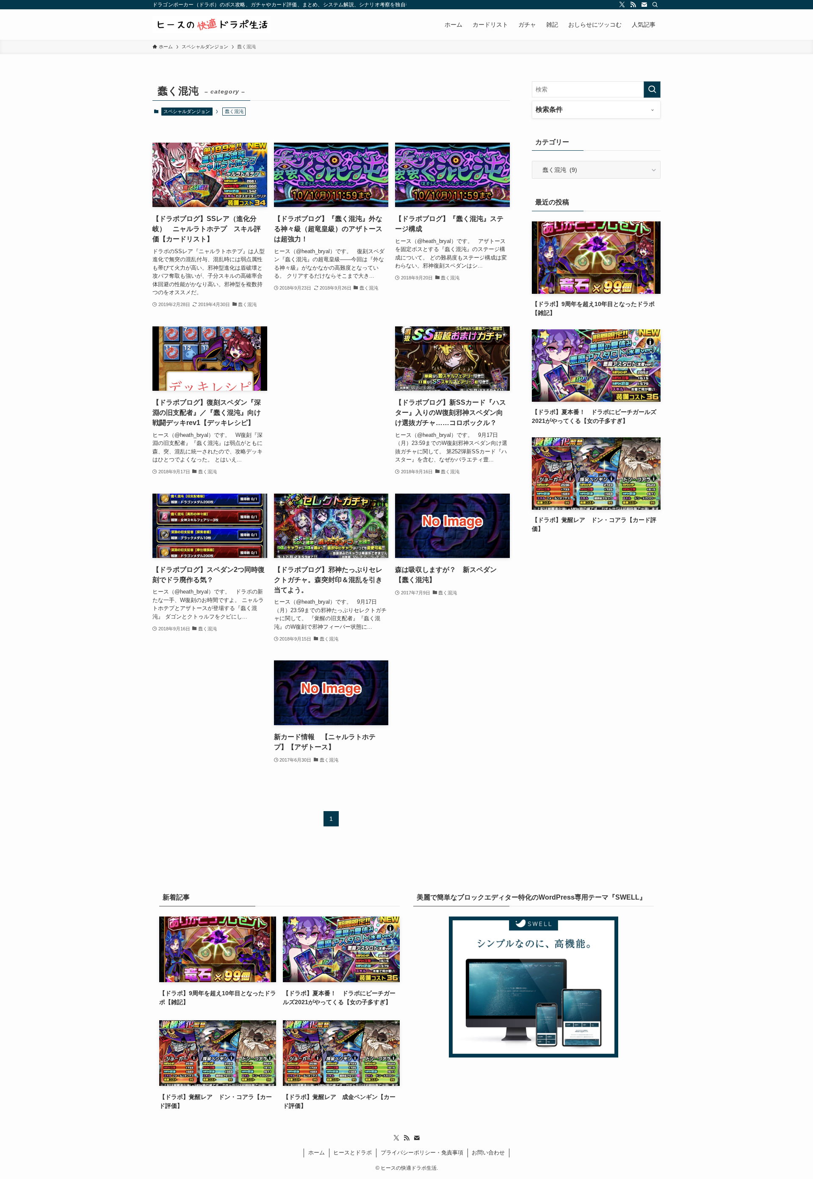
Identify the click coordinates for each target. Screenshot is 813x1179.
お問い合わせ (488, 1152)
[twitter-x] (622, 4)
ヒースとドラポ (352, 1152)
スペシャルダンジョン (186, 111)
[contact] (644, 4)
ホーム (316, 1152)
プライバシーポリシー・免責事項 (422, 1152)
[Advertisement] (331, 383)
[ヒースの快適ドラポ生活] (211, 24)
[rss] (633, 4)
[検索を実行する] (652, 89)
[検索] (655, 4)
